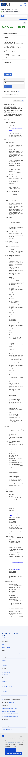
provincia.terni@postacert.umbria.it (16, 129)
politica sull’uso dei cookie (14, 742)
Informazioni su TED (6, 672)
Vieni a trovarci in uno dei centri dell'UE (10, 716)
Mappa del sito (5, 674)
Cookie (3, 663)
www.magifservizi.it (16, 569)
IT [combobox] (5, 71)
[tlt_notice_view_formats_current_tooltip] (22, 100)
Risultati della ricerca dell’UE (8, 686)
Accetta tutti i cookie (10, 749)
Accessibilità (4, 665)
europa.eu (11, 702)
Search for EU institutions (7, 722)
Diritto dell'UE (4, 681)
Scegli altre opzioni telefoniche (8, 711)
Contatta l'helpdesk (6, 647)
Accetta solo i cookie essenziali (13, 753)
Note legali (4, 660)
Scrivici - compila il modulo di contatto (10, 713)
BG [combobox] (6, 82)
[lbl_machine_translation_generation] (19, 91)
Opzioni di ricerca (23, 19)
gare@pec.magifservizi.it (17, 562)
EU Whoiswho (5, 688)
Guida (3, 644)
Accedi (21, 5)
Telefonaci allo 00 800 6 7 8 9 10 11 (9, 708)
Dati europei (4, 683)
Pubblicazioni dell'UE (6, 691)
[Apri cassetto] (3, 24)
